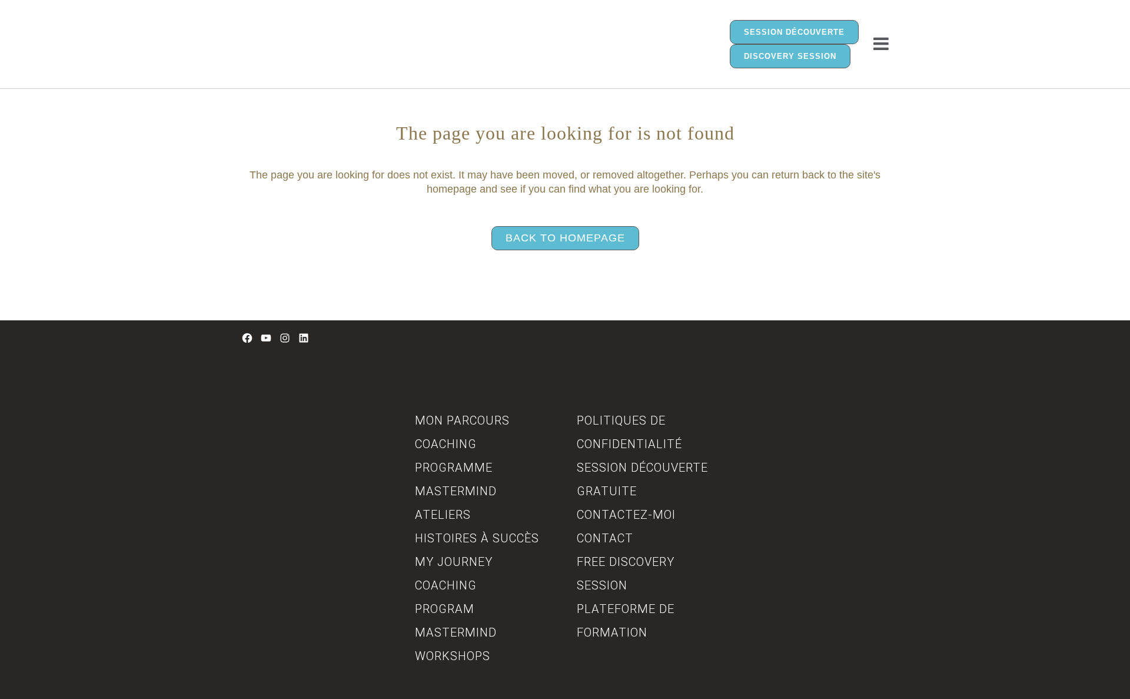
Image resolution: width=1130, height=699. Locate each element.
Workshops (452, 656)
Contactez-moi (626, 515)
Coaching (446, 444)
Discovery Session (790, 56)
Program (444, 609)
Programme (454, 468)
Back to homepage (565, 238)
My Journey (454, 562)
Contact (605, 538)
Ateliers (443, 515)
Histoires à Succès (477, 538)
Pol (588, 420)
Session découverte (794, 32)
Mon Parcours (462, 420)
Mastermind (456, 491)
